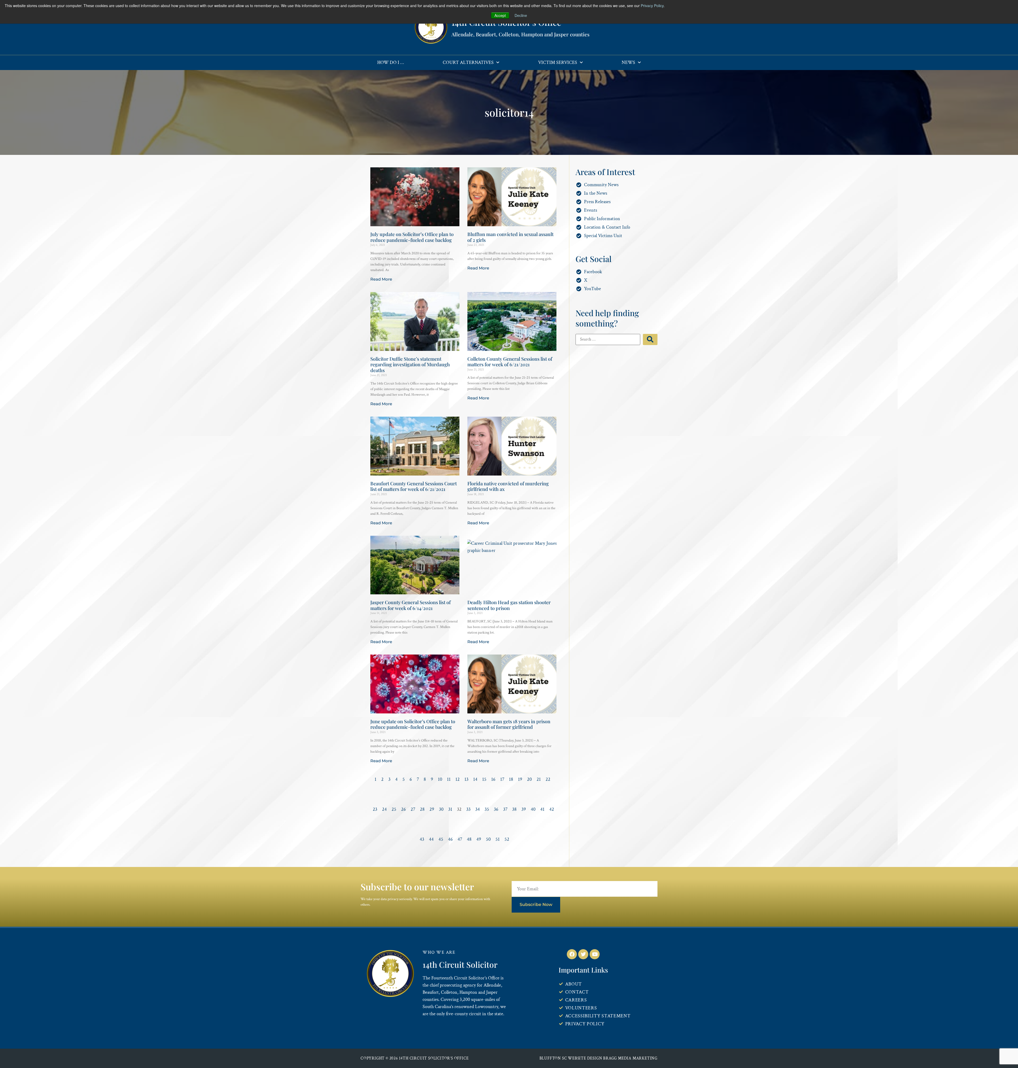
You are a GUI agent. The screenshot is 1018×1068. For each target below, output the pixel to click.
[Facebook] (572, 954)
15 (484, 779)
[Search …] (608, 339)
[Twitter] (583, 954)
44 (431, 839)
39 (523, 809)
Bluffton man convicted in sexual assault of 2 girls (510, 237)
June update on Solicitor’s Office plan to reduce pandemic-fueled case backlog (412, 724)
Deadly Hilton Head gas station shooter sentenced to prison (509, 605)
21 (539, 779)
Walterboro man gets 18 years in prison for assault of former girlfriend (508, 724)
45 (440, 839)
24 (384, 809)
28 (422, 809)
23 (375, 809)
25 (394, 809)
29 (431, 809)
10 (440, 779)
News (628, 62)
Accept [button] (500, 15)
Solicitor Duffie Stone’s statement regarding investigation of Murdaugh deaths (410, 364)
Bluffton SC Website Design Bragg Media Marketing (598, 1058)
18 (511, 779)
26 (403, 809)
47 (460, 839)
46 (450, 839)
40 (533, 809)
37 (505, 809)
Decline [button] (521, 15)
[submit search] (650, 339)
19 (520, 779)
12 (457, 779)
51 (497, 839)
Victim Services (557, 62)
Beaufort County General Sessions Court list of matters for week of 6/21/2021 (413, 486)
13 (466, 779)
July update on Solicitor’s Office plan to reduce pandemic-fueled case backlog (412, 237)
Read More (381, 279)
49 (478, 839)
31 (450, 809)
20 (529, 779)
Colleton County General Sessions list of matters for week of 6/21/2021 (509, 362)
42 (551, 809)
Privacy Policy (652, 5)
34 (477, 809)
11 (449, 779)
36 (496, 809)
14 (475, 779)
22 (548, 779)
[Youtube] (595, 954)
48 (469, 839)
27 (413, 809)
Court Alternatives (468, 62)
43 (422, 839)
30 (441, 809)
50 (488, 839)
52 (506, 839)
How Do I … (390, 62)
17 (502, 779)
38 (514, 809)
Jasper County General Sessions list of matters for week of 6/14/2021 (410, 605)
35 (487, 809)
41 (542, 809)
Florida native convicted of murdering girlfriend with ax (508, 486)
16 (493, 779)
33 (468, 809)
